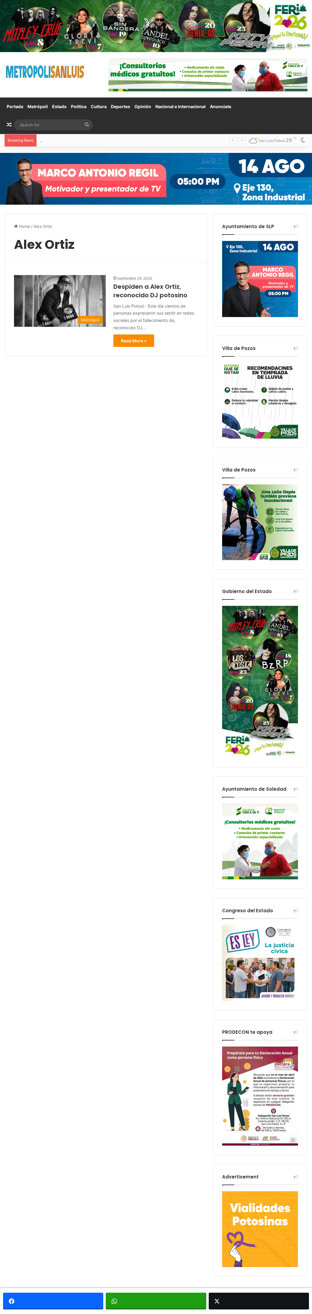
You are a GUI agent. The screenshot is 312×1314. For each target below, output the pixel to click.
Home (24, 226)
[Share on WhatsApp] (156, 1301)
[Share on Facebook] (53, 1301)
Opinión (142, 106)
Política (79, 106)
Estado (59, 106)
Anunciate (220, 106)
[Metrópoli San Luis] (45, 71)
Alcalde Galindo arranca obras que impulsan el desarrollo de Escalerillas (107, 140)
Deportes (120, 106)
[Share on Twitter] (259, 1301)
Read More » (134, 340)
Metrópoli (37, 106)
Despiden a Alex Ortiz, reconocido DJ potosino (150, 290)
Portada (15, 106)
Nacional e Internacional (180, 106)
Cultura (99, 106)
